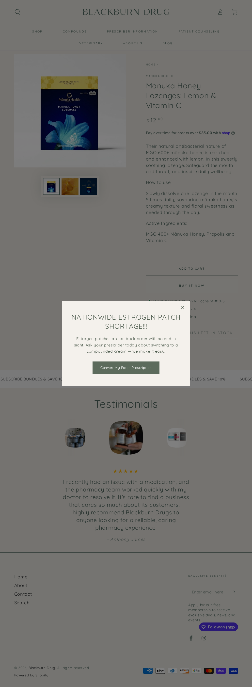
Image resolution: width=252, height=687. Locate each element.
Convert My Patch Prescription (126, 367)
